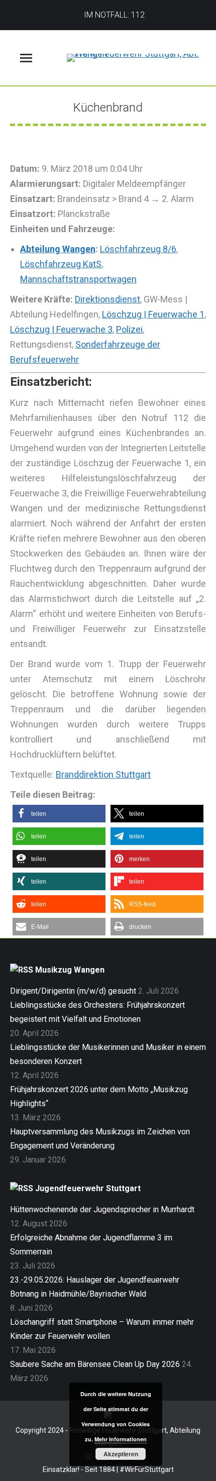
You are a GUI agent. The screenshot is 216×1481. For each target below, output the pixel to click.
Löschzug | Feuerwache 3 (61, 329)
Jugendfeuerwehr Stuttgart (88, 1188)
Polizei (129, 329)
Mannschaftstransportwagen (78, 279)
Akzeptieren (120, 1453)
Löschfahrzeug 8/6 (138, 249)
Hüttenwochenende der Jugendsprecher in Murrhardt (102, 1209)
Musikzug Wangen (69, 970)
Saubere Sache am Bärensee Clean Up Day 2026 (95, 1364)
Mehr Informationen (120, 1439)
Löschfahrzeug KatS (60, 264)
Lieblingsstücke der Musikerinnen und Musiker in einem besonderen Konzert (108, 1054)
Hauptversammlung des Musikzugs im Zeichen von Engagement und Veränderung (100, 1138)
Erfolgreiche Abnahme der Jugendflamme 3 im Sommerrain (91, 1244)
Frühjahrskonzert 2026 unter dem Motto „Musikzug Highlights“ (99, 1096)
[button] (59, 813)
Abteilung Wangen (57, 249)
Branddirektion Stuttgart (103, 774)
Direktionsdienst (107, 299)
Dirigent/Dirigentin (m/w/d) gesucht (73, 991)
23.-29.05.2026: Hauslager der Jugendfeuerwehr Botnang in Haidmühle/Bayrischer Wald (94, 1287)
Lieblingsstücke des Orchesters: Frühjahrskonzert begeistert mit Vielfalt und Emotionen (97, 1012)
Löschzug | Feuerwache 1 (153, 314)
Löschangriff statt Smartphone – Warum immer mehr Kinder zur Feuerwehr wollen (102, 1329)
